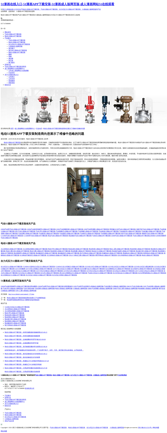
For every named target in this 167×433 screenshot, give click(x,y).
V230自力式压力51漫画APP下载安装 (23, 271)
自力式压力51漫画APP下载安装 (11, 266)
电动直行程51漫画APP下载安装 (146, 251)
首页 (12, 128)
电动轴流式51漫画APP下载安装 (46, 253)
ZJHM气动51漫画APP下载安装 (121, 235)
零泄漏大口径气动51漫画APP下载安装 (122, 229)
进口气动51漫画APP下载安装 (25, 231)
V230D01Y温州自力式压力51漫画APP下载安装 (39, 266)
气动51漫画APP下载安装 (43, 375)
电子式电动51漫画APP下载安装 (90, 253)
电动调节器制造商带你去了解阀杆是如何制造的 (23, 300)
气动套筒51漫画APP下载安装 (49, 233)
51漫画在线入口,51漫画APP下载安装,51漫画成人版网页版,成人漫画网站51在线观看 (57, 4)
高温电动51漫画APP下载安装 (133, 253)
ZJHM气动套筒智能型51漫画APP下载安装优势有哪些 (19, 286)
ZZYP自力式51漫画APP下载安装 (96, 266)
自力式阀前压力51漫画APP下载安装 (117, 269)
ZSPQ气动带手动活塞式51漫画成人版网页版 (88, 286)
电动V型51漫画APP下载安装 (58, 249)
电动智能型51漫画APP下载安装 (24, 253)
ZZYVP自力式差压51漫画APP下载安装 (49, 271)
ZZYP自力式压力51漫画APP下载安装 (120, 266)
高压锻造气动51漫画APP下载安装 (80, 235)
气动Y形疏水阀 (28, 288)
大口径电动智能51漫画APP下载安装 (35, 249)
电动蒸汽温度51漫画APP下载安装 (123, 251)
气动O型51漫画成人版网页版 (13, 288)
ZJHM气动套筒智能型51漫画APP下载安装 (41, 229)
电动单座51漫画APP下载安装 (99, 249)
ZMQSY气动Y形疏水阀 (134, 286)
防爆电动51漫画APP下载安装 (112, 253)
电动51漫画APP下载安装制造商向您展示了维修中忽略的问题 (64, 128)
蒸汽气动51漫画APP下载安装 (131, 233)
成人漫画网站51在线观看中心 (25, 128)
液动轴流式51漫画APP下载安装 (68, 253)
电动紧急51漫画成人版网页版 (148, 288)
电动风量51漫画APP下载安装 (81, 251)
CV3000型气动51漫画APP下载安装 (35, 235)
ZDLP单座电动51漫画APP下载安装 (129, 255)
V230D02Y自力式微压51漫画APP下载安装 (69, 266)
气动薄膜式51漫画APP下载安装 (66, 231)
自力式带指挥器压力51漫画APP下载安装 (152, 273)
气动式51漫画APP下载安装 (101, 235)
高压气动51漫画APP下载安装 (58, 235)
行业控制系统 (122, 375)
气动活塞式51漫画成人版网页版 (115, 286)
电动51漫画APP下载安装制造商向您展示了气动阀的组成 (26, 298)
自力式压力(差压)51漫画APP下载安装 (39, 275)
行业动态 (39, 128)
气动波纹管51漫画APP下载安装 (130, 231)
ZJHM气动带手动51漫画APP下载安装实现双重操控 (55, 286)
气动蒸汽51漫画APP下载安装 (90, 233)
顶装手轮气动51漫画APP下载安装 (147, 229)
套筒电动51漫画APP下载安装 (153, 253)
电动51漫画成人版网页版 (63, 288)
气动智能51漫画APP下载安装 (111, 233)
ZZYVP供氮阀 (20, 269)
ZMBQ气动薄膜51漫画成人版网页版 (100, 288)
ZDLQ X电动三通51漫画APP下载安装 (82, 255)
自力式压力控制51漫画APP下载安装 (64, 275)
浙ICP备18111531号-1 (145, 427)
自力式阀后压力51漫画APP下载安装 (13, 275)
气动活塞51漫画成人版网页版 (45, 288)
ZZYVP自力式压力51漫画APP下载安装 (66, 269)
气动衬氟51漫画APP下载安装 (151, 231)
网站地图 (156, 427)
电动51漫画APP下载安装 (12, 142)
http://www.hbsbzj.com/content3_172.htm (21, 294)
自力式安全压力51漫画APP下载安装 (125, 273)
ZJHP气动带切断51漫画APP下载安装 (96, 229)
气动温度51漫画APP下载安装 (69, 233)
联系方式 (8, 405)
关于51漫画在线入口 (12, 403)
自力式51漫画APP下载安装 (49, 273)
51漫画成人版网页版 (80, 288)
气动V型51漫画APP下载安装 (45, 231)
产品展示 (8, 395)
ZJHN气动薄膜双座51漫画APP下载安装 (69, 229)
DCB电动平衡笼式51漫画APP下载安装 (33, 255)
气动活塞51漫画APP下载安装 (28, 233)
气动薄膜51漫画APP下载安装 (88, 231)
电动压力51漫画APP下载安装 (101, 251)
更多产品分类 (9, 421)
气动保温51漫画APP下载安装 (109, 231)
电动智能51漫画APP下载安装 (15, 321)
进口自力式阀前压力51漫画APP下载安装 (73, 273)
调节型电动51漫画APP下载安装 (106, 255)
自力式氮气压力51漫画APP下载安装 (92, 269)
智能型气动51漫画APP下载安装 (152, 233)
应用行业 (8, 397)
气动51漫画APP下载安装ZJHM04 (144, 235)
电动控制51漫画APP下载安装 (140, 249)
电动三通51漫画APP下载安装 (40, 251)
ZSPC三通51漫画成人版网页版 (25, 290)
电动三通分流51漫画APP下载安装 (17, 251)
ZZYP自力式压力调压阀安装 (143, 266)
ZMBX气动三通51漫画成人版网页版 (125, 288)
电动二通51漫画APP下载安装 (119, 249)
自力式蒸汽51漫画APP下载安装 (141, 269)
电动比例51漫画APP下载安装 (78, 249)
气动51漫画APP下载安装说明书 (15, 399)
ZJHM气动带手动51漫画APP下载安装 (13, 229)
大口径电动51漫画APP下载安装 (11, 249)
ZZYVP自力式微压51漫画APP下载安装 (39, 269)
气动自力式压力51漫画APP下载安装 (100, 273)
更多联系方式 (29, 388)
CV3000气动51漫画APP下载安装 (12, 235)
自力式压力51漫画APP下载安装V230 (124, 271)
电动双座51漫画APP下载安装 (60, 251)
